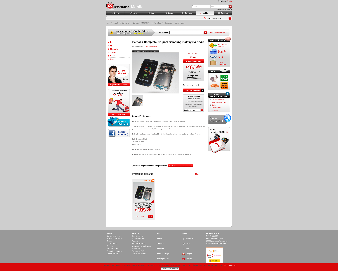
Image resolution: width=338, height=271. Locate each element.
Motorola (114, 49)
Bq (111, 42)
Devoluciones (216, 107)
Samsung (114, 52)
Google (159, 238)
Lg (111, 46)
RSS (187, 249)
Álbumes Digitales (138, 244)
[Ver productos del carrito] (230, 18)
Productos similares (142, 174)
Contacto (160, 244)
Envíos (214, 105)
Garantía (215, 110)
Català (229, 1)
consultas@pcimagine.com (216, 244)
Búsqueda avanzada (217, 32)
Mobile (116, 23)
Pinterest (189, 259)
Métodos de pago (113, 249)
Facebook (189, 238)
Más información (230, 265)
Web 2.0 (135, 241)
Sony (112, 56)
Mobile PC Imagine (163, 254)
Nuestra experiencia (139, 254)
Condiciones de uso (218, 100)
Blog (158, 233)
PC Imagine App (163, 259)
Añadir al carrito (139, 216)
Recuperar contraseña (224, 9)
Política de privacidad (219, 102)
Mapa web (160, 249)
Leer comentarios (151, 46)
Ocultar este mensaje (170, 269)
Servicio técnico (137, 236)
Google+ (189, 254)
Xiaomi (113, 59)
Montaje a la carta (138, 238)
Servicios (135, 233)
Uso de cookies (112, 254)
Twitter (188, 244)
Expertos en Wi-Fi (138, 251)
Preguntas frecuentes (114, 251)
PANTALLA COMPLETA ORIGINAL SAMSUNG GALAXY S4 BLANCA (143, 205)
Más (197, 174)
